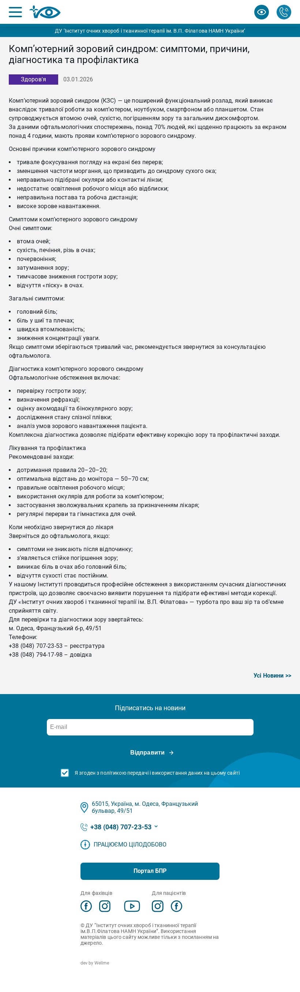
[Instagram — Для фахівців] (104, 906)
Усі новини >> (272, 675)
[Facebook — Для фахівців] (86, 906)
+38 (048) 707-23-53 (120, 827)
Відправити (147, 752)
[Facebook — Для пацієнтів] (176, 906)
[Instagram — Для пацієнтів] (157, 906)
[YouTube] (132, 906)
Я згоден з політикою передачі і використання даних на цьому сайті (157, 773)
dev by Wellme (94, 963)
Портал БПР (150, 870)
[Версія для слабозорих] (261, 12)
